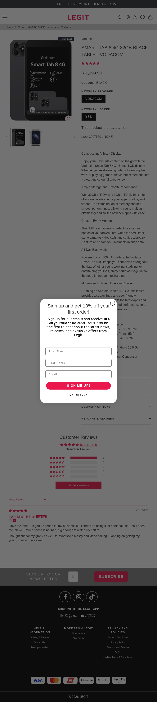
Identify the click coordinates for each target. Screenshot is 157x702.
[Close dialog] (112, 303)
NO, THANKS (79, 395)
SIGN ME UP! (78, 385)
